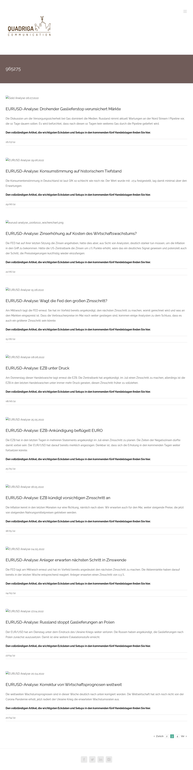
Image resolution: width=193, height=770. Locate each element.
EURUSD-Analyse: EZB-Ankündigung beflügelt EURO (54, 430)
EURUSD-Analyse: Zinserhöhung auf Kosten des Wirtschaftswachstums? (71, 233)
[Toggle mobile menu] (185, 11)
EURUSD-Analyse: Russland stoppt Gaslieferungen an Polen (60, 622)
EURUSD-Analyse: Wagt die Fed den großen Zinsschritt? (56, 300)
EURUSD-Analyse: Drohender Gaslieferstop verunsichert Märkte (63, 108)
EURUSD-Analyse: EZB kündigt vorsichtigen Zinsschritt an (58, 497)
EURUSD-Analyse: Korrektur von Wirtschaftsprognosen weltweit (64, 684)
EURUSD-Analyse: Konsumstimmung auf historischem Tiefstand (64, 171)
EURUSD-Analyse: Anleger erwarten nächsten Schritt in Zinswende (66, 560)
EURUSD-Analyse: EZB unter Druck (37, 368)
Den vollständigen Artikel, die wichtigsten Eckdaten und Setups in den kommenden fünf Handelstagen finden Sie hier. (78, 132)
